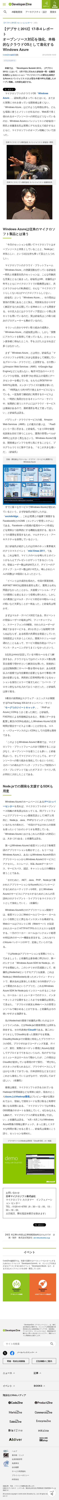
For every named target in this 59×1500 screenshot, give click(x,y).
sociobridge (11, 516)
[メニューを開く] (4, 4)
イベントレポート (9, 60)
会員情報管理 (17, 1459)
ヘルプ (14, 1451)
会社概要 (15, 1467)
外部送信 (15, 1479)
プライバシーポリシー (20, 1475)
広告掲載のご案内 (44, 1361)
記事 (36, 1373)
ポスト (10, 89)
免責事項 (15, 1463)
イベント (7, 1385)
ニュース (7, 1373)
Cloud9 (32, 1029)
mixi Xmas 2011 (36, 550)
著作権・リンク (18, 1455)
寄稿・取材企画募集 (16, 1361)
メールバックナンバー (25, 1352)
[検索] (5, 12)
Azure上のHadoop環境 (17, 1096)
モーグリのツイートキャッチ (20, 707)
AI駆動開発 (17, 11)
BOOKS (38, 1385)
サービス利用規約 (19, 1471)
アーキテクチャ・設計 (36, 11)
